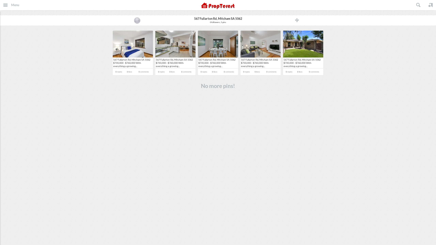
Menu (15, 5)
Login (431, 5)
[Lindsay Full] (137, 20)
